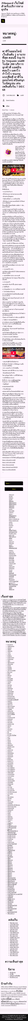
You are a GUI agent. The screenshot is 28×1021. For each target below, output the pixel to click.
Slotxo (9, 800)
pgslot (10, 509)
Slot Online (10, 797)
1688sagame (10, 646)
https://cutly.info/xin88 (8, 462)
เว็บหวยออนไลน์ (12, 908)
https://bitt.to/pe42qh (8, 465)
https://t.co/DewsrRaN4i (9, 469)
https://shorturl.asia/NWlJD (10, 467)
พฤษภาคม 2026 (14, 928)
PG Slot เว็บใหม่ (11, 735)
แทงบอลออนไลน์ (12, 912)
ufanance (9, 819)
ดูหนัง (10, 571)
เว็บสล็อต (10, 907)
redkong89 (10, 772)
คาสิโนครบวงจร (12, 826)
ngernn (9, 725)
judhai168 (10, 711)
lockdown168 (11, 717)
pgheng (9, 743)
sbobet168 (10, 784)
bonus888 (10, 678)
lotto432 (9, 721)
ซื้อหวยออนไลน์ (13, 584)
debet (8, 683)
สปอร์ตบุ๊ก (10, 857)
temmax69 (10, 810)
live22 (10, 570)
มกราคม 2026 (14, 934)
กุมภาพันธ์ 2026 (14, 932)
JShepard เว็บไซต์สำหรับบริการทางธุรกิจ (12, 6)
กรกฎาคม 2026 (14, 924)
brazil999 (10, 680)
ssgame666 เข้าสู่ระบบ (13, 805)
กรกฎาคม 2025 (14, 944)
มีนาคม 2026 (13, 931)
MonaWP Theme (18, 1019)
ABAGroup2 (10, 662)
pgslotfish (10, 755)
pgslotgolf (10, 756)
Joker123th (10, 708)
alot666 (9, 667)
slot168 (9, 798)
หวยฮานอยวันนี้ (11, 892)
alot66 (9, 665)
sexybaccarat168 (12, 792)
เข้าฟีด (12, 974)
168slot (9, 648)
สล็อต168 (11, 589)
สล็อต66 (11, 501)
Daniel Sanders (10, 100)
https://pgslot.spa (13, 520)
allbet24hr (10, 664)
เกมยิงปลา (10, 895)
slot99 (10, 499)
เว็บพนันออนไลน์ (12, 905)
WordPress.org (14, 977)
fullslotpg (11, 568)
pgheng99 (11, 567)
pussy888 (11, 511)
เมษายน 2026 (14, 929)
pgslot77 (11, 578)
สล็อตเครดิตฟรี (11, 879)
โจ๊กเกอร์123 (12, 537)
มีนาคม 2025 (13, 950)
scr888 (9, 785)
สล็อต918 (10, 870)
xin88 (22, 95)
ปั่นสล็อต (9, 845)
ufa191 (9, 811)
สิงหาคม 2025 (14, 942)
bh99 (8, 674)
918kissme (10, 659)
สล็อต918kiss (11, 871)
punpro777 (12, 583)
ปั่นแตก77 (10, 849)
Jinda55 (9, 701)
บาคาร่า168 (12, 563)
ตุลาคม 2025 (13, 939)
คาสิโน (9, 824)
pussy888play (11, 769)
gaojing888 (10, 691)
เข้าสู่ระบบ (13, 972)
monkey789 (10, 724)
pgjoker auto (10, 746)
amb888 (9, 669)
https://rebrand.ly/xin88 (8, 460)
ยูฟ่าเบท (9, 855)
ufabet (9, 815)
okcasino (9, 729)
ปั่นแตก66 (12, 579)
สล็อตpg (9, 874)
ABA (8, 661)
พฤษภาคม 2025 (14, 947)
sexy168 (9, 787)
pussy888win (11, 771)
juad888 (9, 709)
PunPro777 (10, 761)
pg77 (8, 737)
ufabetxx (9, 816)
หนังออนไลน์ (12, 575)
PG (8, 732)
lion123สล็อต (11, 714)
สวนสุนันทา (10, 887)
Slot (8, 795)
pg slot (11, 524)
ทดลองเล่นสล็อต (12, 834)
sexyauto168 (10, 790)
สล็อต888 (11, 506)
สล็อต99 (9, 873)
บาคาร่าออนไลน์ (13, 581)
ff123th (9, 687)
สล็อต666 (10, 865)
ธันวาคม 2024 (14, 955)
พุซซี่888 (9, 852)
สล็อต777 (10, 866)
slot (10, 529)
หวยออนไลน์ (12, 586)
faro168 (9, 685)
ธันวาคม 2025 (14, 936)
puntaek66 (10, 763)
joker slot (11, 535)
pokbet (9, 758)
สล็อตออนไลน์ (13, 548)
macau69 (9, 722)
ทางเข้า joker (12, 533)
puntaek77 (10, 764)
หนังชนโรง (12, 554)
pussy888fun (11, 768)
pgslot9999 (10, 753)
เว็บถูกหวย (10, 902)
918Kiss (9, 656)
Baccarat (9, 672)
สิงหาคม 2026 (14, 923)
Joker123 (10, 704)
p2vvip (9, 730)
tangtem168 (10, 808)
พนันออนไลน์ (11, 850)
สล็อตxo (11, 546)
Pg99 (11, 991)
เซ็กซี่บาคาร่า (11, 899)
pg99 (8, 738)
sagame (9, 777)
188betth (9, 651)
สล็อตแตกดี (10, 886)
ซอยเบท (9, 829)
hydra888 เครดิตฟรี (12, 699)
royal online (10, 776)
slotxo (10, 514)
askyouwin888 (11, 670)
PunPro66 (10, 759)
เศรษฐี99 (9, 910)
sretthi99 (9, 803)
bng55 (9, 677)
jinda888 (9, 703)
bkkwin (9, 675)
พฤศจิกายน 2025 (15, 937)
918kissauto (10, 657)
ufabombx (10, 818)
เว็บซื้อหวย (10, 900)
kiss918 (11, 525)
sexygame (10, 793)
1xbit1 (9, 654)
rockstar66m (10, 774)
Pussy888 (10, 766)
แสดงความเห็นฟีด (15, 975)
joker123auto (11, 706)
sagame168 (10, 779)
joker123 (11, 494)
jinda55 (11, 498)
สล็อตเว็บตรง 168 (12, 883)
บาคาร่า (11, 512)
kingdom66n (10, 712)
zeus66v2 (10, 823)
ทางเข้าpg (10, 839)
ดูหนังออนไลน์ (13, 532)
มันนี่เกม (9, 853)
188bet (9, 649)
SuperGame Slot (11, 806)
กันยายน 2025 (14, 941)
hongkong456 (11, 698)
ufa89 (9, 813)
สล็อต (7, 106)
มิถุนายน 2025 (14, 945)
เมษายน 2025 (14, 949)
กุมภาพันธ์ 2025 (14, 952)
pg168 (10, 496)
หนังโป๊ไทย (12, 517)
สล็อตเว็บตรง (12, 503)
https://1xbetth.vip (14, 519)
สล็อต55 (9, 862)
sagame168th (12, 555)
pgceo (9, 740)
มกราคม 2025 (14, 953)
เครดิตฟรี (10, 897)
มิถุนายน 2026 (14, 926)
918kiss (11, 550)
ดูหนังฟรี (11, 558)
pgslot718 (10, 750)
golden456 (10, 693)
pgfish (9, 742)
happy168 (10, 695)
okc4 (8, 727)
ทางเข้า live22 (11, 836)
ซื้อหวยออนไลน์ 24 (12, 831)
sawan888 (10, 782)
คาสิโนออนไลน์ (16, 380)
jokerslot (11, 543)
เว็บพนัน (9, 904)
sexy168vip (10, 789)
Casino (9, 682)
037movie (10, 644)
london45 (10, 719)
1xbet (8, 652)
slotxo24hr (10, 802)
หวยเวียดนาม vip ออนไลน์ (14, 894)
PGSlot (9, 748)
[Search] (3, 21)
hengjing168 (10, 696)
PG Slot (9, 733)
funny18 (9, 690)
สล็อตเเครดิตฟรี (11, 884)
